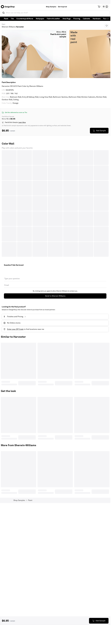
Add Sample (101, 131)
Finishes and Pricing (13, 317)
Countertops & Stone (24, 19)
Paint (6, 19)
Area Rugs (67, 19)
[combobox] (55, 12)
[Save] (107, 26)
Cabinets (86, 19)
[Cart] (99, 6)
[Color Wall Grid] (55, 203)
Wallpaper (40, 19)
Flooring (76, 19)
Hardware (97, 19)
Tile (12, 19)
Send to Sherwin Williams (55, 296)
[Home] (8, 6)
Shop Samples (51, 7)
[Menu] (105, 7)
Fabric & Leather (53, 19)
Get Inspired (62, 7)
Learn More (22, 122)
